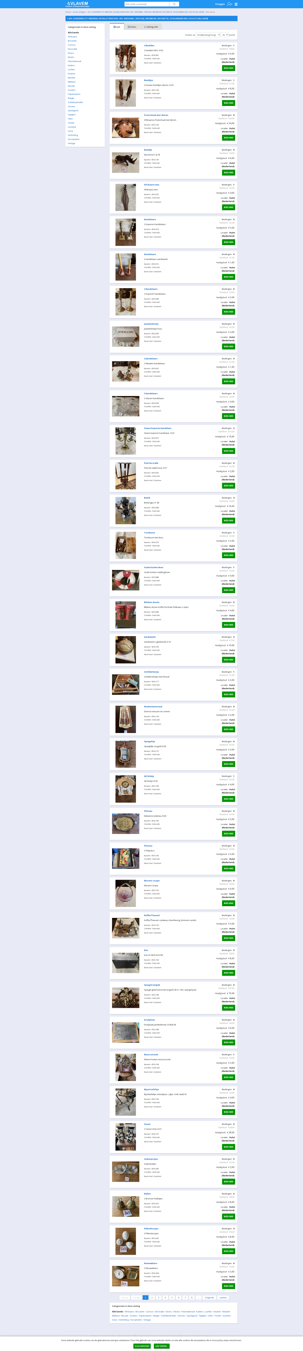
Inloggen (220, 4)
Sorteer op (190, 34)
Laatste (223, 1297)
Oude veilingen (79, 12)
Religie (71, 98)
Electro (71, 57)
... (198, 1297)
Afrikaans (72, 36)
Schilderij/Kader (75, 102)
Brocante (72, 40)
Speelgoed (73, 110)
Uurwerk (72, 126)
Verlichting (73, 135)
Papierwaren (74, 94)
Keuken (71, 73)
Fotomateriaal (74, 61)
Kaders (71, 65)
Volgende (209, 1297)
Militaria (71, 81)
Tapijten (72, 114)
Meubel (71, 77)
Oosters (72, 90)
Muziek (71, 85)
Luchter (71, 69)
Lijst (118, 26)
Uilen (70, 118)
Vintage (71, 143)
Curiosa (71, 44)
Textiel (71, 122)
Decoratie (72, 49)
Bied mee (228, 68)
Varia (70, 131)
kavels (232, 34)
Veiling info (152, 26)
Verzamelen (74, 139)
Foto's (133, 26)
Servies (71, 106)
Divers (71, 53)
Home (68, 12)
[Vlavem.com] (77, 3)
